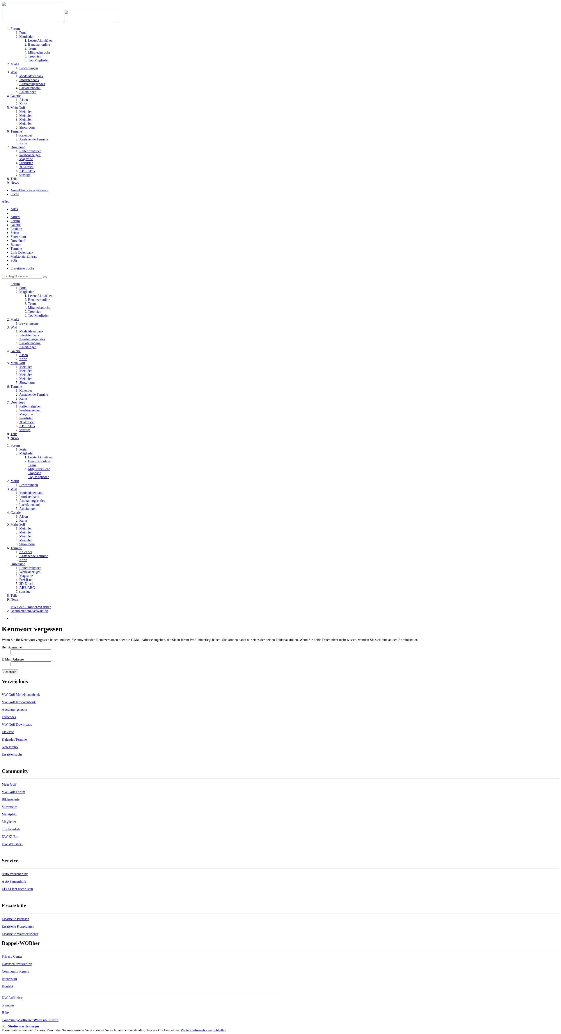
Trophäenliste (11, 829)
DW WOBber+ (12, 844)
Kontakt (7, 986)
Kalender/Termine (14, 739)
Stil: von (20, 1026)
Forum (15, 221)
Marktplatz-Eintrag (24, 256)
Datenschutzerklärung (17, 964)
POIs (14, 260)
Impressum (9, 979)
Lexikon (16, 229)
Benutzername (12, 647)
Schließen (219, 1030)
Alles (14, 209)
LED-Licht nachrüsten (17, 889)
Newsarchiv (10, 747)
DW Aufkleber (12, 998)
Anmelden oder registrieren (29, 190)
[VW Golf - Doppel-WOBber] (60, 21)
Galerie (16, 225)
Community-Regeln (15, 971)
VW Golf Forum (13, 792)
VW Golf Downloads (17, 724)
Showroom (18, 237)
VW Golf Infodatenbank (19, 702)
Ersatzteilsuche (12, 754)
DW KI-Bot (10, 836)
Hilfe (5, 1012)
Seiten (15, 233)
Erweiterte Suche (22, 268)
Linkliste (8, 732)
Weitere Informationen (196, 1030)
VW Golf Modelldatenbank (21, 695)
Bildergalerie (11, 799)
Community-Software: (30, 1020)
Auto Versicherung (15, 874)
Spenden (8, 1005)
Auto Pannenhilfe (14, 881)
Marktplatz (9, 814)
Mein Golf (9, 784)
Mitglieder (9, 822)
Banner (16, 244)
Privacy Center (12, 956)
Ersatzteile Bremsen (15, 919)
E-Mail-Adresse (13, 659)
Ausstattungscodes (14, 709)
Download (18, 240)
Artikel (15, 217)
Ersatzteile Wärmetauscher (20, 934)
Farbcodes (9, 717)
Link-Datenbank (22, 252)
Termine (16, 248)
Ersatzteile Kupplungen (18, 926)
